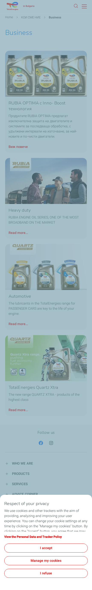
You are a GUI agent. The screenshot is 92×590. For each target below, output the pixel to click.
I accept (46, 548)
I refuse (46, 573)
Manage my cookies (46, 561)
